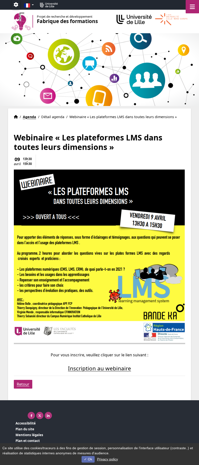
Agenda (29, 116)
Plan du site (25, 429)
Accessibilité (26, 423)
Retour (23, 384)
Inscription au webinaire (99, 368)
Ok (89, 459)
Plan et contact (28, 441)
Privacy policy (107, 459)
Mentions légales (29, 435)
